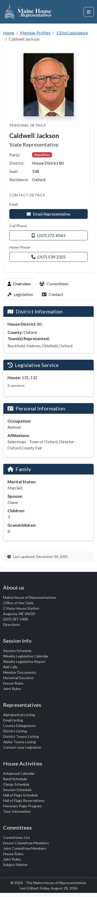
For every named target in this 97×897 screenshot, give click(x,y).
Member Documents (19, 672)
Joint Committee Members (24, 848)
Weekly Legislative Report (24, 661)
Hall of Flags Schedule (20, 795)
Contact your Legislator (22, 747)
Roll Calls (10, 667)
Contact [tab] (56, 294)
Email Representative (51, 213)
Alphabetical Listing (19, 714)
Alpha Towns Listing (19, 742)
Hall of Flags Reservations (23, 800)
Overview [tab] (22, 283)
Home (8, 32)
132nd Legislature (72, 32)
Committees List (16, 837)
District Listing (15, 731)
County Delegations (19, 725)
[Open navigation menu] (89, 12)
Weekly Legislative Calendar (26, 656)
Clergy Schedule (16, 784)
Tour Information (17, 811)
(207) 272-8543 (51, 235)
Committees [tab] (58, 283)
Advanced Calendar (19, 773)
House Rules (13, 683)
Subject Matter (15, 864)
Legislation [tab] (23, 294)
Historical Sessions (18, 678)
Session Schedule (17, 650)
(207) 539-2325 (52, 256)
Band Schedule (15, 779)
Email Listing (13, 720)
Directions (11, 624)
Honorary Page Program (22, 806)
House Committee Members (26, 843)
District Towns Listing (21, 736)
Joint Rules (12, 688)
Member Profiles (35, 32)
